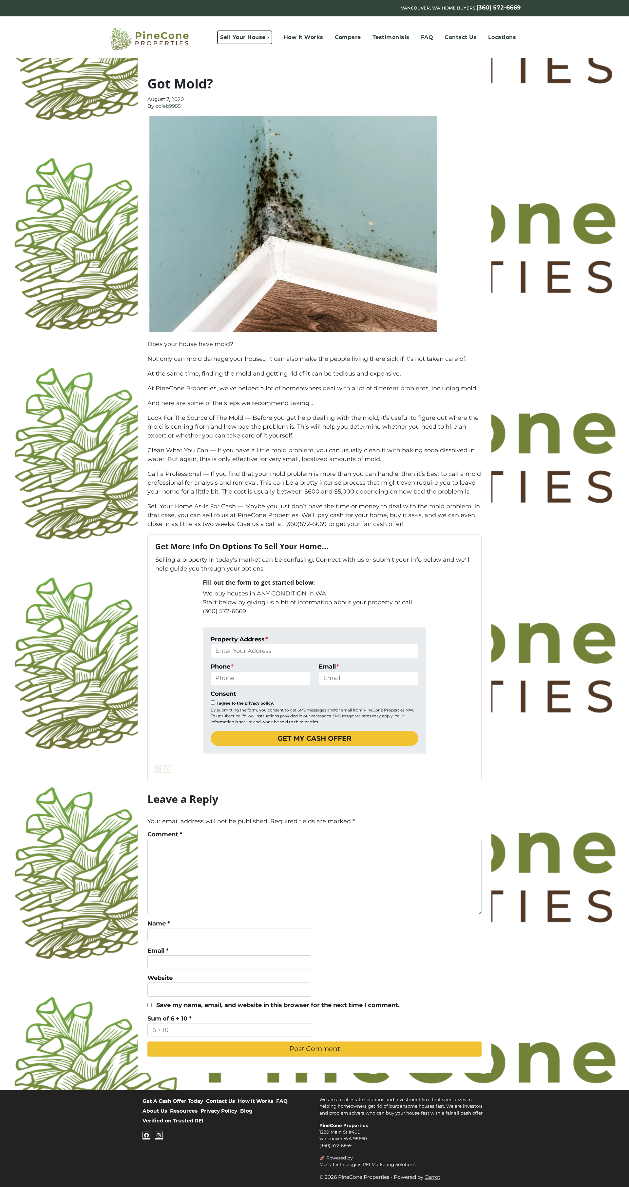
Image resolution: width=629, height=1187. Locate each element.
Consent (223, 693)
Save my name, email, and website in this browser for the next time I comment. (278, 1005)
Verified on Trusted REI (173, 1121)
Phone (222, 666)
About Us (155, 1111)
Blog (246, 1111)
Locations (502, 37)
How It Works (303, 37)
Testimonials (391, 37)
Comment (164, 834)
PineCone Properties (343, 1125)
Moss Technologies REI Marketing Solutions (367, 1164)
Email (329, 666)
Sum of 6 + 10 (169, 1018)
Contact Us (461, 37)
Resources (184, 1111)
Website (160, 978)
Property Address (239, 639)
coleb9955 (168, 106)
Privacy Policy (218, 1111)
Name (158, 923)
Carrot (432, 1177)
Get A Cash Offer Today (173, 1101)
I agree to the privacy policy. (245, 703)
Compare (348, 37)
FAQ (427, 37)
